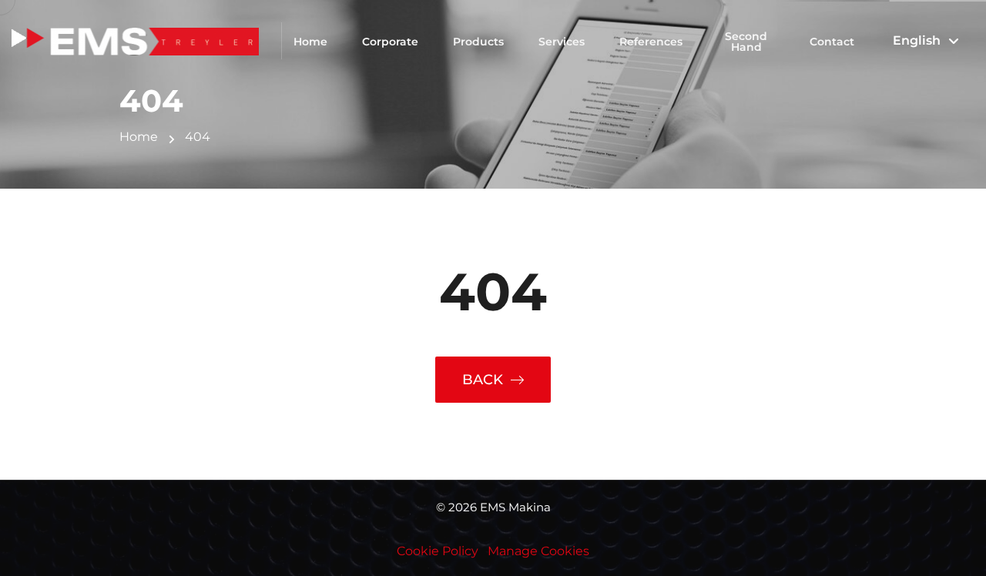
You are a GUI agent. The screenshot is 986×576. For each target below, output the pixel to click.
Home (310, 42)
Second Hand (746, 41)
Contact (832, 42)
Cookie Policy (437, 551)
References (650, 42)
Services (561, 42)
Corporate (390, 42)
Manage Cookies (538, 551)
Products (478, 42)
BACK (482, 379)
